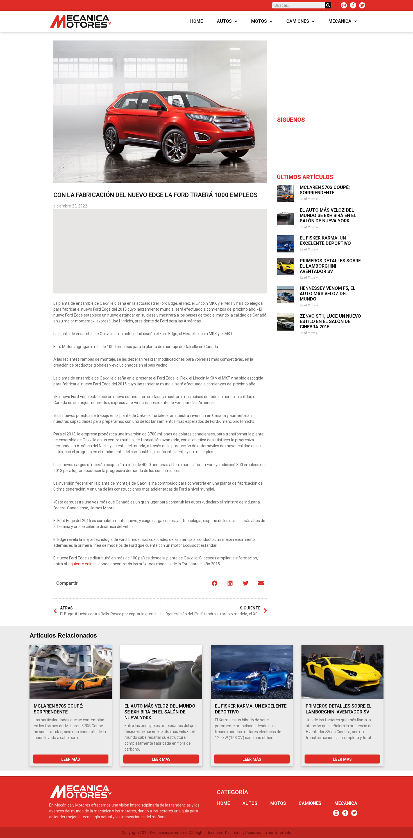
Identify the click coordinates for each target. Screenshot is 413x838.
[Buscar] (328, 5)
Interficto (283, 832)
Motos (259, 21)
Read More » (309, 199)
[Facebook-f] (353, 5)
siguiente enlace (82, 564)
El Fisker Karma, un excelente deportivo (325, 240)
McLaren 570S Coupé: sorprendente (325, 190)
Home (196, 21)
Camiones (297, 21)
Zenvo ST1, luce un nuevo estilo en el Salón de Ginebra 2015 (330, 321)
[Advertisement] (160, 251)
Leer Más (70, 759)
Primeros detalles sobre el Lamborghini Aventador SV (330, 266)
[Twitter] (362, 5)
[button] (214, 583)
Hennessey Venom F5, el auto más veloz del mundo (327, 294)
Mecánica (339, 21)
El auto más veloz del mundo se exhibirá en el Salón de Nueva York (328, 215)
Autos (224, 21)
